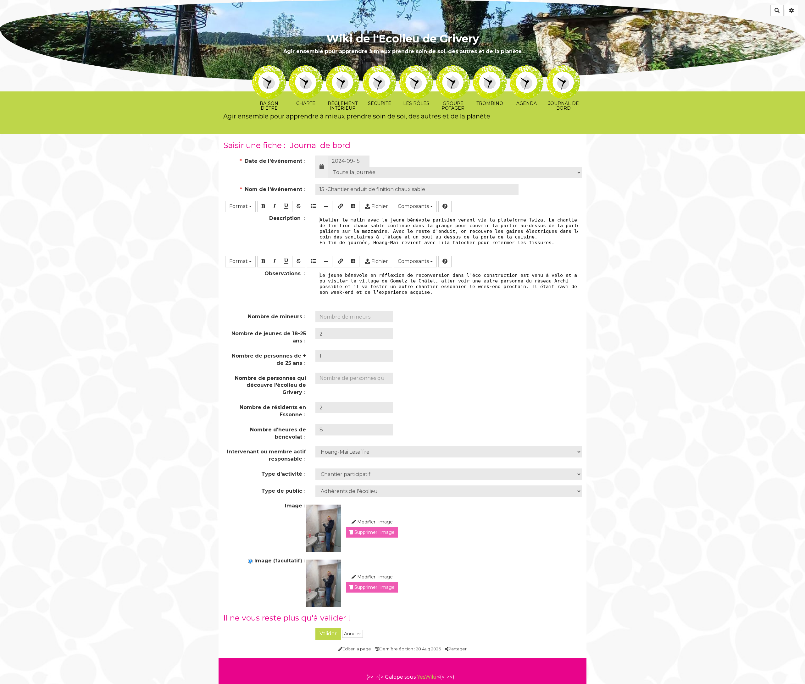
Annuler (352, 634)
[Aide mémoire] (445, 206)
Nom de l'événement (272, 189)
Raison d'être (269, 69)
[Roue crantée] (791, 11)
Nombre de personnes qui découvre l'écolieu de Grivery (270, 385)
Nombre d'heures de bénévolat (278, 433)
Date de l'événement (272, 161)
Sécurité (379, 69)
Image (293, 506)
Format (239, 206)
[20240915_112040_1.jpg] (323, 528)
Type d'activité (281, 474)
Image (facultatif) (277, 561)
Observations (283, 273)
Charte (305, 69)
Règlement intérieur (342, 69)
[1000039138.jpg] (323, 583)
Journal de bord (563, 69)
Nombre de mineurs (275, 317)
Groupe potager (453, 69)
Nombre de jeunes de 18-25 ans (268, 337)
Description (285, 218)
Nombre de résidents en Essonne (273, 411)
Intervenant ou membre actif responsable (266, 455)
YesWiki (426, 677)
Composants (414, 206)
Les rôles (416, 69)
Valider (328, 634)
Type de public (281, 491)
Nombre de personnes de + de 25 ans (269, 359)
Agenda (526, 69)
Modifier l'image (374, 522)
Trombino (489, 69)
